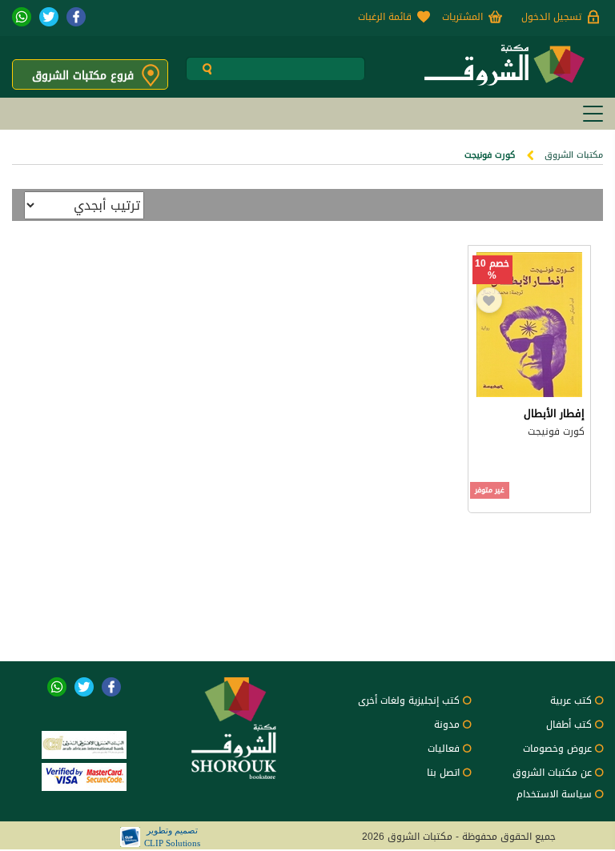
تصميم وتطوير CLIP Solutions (172, 836)
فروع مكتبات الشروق (83, 75)
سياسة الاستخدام (554, 794)
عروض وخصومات (557, 748)
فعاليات (444, 748)
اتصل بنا (443, 772)
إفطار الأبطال (554, 413)
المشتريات (462, 17)
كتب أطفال (569, 724)
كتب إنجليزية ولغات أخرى (409, 700)
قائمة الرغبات (385, 17)
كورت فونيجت (556, 431)
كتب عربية (571, 700)
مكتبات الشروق (574, 155)
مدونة (447, 724)
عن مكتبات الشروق (552, 772)
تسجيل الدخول (551, 17)
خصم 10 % (492, 269)
